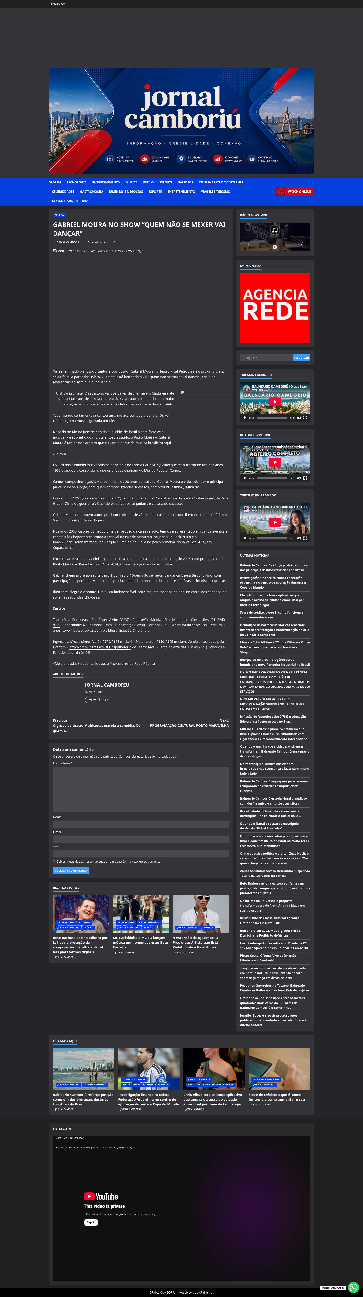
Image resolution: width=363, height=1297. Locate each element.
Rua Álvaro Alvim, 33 (107, 619)
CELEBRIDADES (63, 192)
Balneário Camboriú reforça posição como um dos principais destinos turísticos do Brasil (83, 1099)
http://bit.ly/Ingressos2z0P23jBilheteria (100, 647)
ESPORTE (166, 182)
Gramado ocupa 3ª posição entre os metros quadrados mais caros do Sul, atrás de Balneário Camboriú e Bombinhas (272, 1003)
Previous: (97, 725)
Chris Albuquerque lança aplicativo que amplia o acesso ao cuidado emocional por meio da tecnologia (272, 600)
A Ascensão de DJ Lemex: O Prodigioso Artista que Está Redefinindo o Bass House (195, 942)
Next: (189, 723)
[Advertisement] (181, 39)
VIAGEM (55, 182)
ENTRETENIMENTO (106, 182)
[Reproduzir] (245, 418)
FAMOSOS (185, 182)
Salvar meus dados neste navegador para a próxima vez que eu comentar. (110, 861)
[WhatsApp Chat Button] (353, 1287)
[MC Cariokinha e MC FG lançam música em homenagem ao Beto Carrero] (141, 914)
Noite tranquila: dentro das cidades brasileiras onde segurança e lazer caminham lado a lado (274, 769)
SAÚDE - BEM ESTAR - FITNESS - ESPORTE (145, 1084)
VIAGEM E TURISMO (215, 192)
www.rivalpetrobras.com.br (84, 630)
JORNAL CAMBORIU (68, 242)
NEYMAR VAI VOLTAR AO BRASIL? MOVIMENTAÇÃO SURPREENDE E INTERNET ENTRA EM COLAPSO (272, 704)
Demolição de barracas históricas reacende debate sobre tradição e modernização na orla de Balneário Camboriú (274, 630)
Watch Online (299, 192)
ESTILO (148, 182)
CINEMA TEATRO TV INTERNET (221, 182)
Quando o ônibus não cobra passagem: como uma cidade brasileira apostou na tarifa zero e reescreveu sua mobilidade (275, 841)
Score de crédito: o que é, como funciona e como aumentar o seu (277, 1097)
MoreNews (186, 1292)
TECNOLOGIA (77, 182)
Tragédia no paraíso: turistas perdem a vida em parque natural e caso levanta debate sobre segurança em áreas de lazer (273, 973)
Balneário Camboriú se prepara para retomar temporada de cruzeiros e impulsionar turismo (274, 786)
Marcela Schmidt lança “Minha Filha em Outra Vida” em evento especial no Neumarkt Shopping (275, 647)
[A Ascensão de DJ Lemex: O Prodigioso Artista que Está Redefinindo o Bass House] (201, 914)
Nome (57, 817)
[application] (275, 402)
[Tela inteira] (305, 418)
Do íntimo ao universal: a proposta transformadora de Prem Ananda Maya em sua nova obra (272, 906)
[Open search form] (272, 191)
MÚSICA (132, 182)
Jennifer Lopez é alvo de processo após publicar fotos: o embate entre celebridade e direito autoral (273, 1020)
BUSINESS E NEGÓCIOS (126, 192)
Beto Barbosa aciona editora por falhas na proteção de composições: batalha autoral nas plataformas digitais (80, 944)
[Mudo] (299, 418)
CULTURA (84, 922)
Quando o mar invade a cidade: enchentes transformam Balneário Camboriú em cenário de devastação (274, 751)
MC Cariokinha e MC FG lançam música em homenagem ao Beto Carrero (140, 942)
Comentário (62, 763)
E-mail (57, 832)
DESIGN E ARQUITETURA (70, 201)
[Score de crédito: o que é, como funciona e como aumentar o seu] (279, 1069)
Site (55, 847)
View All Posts (99, 700)
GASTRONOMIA (91, 192)
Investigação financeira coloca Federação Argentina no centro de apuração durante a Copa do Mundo (273, 582)
